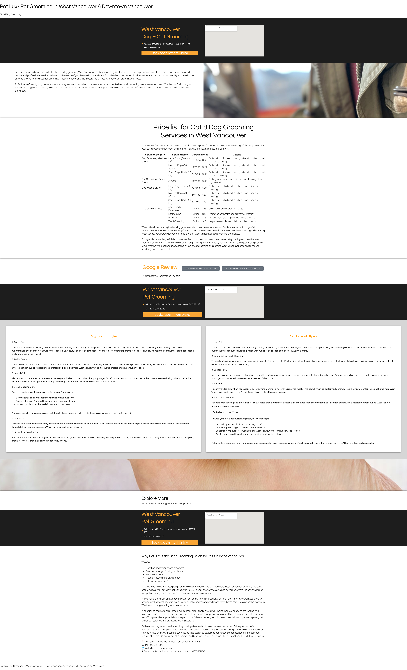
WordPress (98, 666)
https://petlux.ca (163, 648)
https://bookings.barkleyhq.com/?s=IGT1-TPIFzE (180, 651)
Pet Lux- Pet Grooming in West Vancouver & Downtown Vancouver (76, 6)
